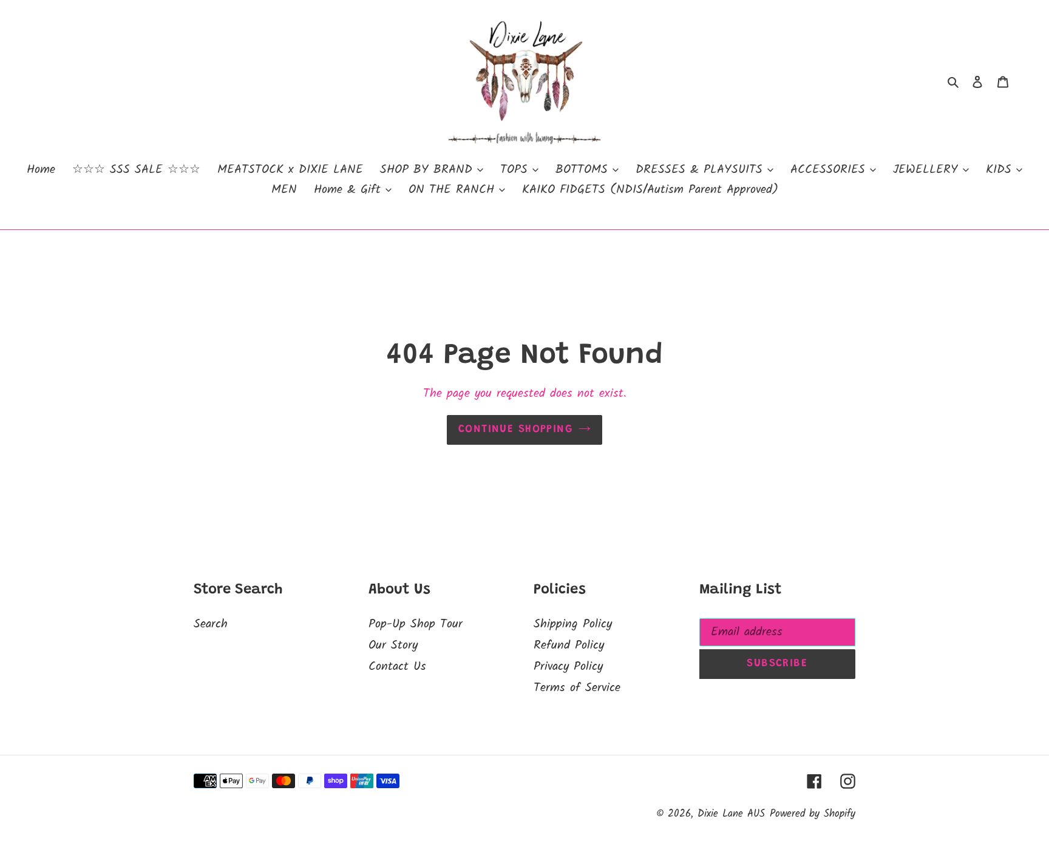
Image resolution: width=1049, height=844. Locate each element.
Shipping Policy (573, 624)
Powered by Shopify (812, 814)
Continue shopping (515, 429)
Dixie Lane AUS (731, 814)
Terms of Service (577, 688)
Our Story (393, 645)
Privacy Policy (568, 667)
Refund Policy (569, 645)
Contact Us (397, 667)
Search (211, 624)
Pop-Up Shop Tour (415, 624)
